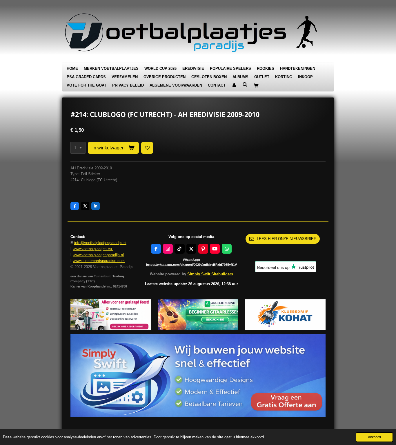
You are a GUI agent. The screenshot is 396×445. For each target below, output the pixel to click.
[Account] (233, 85)
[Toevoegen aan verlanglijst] (147, 148)
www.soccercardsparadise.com (99, 261)
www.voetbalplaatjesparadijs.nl (98, 255)
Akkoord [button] (374, 437)
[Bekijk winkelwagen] (255, 85)
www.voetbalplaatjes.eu (93, 249)
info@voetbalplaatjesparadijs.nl (100, 243)
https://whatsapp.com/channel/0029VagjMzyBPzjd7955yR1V (191, 264)
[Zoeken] (244, 84)
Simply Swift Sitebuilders (210, 274)
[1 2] (78, 148)
